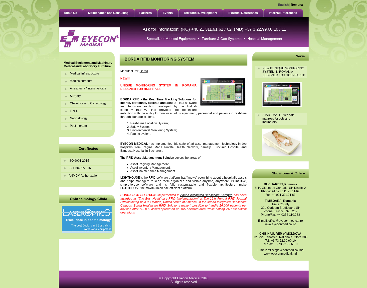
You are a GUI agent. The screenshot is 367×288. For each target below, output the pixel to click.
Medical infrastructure (84, 73)
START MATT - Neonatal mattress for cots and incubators (278, 118)
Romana (297, 4)
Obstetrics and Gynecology (88, 103)
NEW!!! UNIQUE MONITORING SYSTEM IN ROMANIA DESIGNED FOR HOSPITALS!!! (283, 72)
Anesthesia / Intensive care (88, 88)
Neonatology (78, 118)
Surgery (75, 96)
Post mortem (78, 126)
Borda (144, 71)
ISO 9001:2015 (79, 160)
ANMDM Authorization (84, 175)
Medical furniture (81, 81)
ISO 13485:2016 (80, 168)
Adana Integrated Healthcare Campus (206, 195)
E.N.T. (74, 111)
